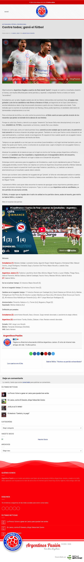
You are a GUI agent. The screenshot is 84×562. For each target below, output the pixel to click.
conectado (26, 382)
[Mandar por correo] (42, 353)
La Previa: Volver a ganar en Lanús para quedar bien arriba (28, 393)
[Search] (81, 12)
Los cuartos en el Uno (15, 364)
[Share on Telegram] (53, 353)
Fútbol (13, 24)
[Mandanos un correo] (14, 508)
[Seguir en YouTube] (18, 508)
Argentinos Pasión (28, 33)
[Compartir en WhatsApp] (31, 353)
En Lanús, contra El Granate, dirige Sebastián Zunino (26, 400)
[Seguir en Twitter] (10, 508)
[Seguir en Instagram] (7, 508)
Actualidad (6, 24)
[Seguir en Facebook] (3, 508)
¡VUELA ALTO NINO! (15, 407)
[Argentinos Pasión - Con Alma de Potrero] (42, 11)
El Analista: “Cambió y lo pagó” (19, 413)
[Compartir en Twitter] (38, 353)
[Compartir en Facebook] (34, 353)
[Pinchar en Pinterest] (45, 353)
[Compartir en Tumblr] (49, 353)
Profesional (21, 24)
